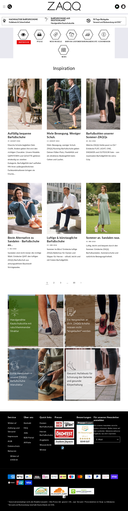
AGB (10, 441)
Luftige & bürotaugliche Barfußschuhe (62, 239)
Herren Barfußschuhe (46, 433)
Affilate (27, 442)
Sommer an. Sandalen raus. (103, 237)
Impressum (13, 436)
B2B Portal (29, 437)
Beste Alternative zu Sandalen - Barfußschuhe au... (24, 241)
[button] (9, 6)
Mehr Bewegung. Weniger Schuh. (63, 135)
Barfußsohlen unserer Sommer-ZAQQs (100, 135)
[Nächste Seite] (81, 283)
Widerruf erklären (14, 458)
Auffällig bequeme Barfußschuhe (19, 135)
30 (74, 283)
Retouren (12, 451)
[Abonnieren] (117, 439)
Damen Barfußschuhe (46, 425)
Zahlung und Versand (14, 430)
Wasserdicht (46, 445)
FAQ (26, 428)
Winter (43, 449)
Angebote (44, 440)
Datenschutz (14, 446)
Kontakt (27, 423)
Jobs (26, 433)
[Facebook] (64, 497)
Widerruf (12, 423)
